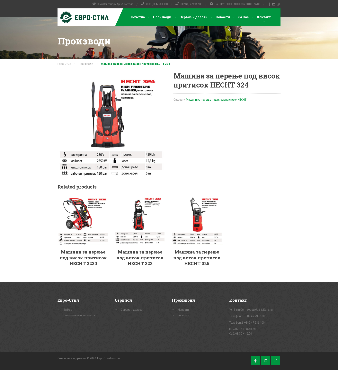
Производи (162, 17)
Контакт (264, 17)
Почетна (138, 17)
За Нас (243, 17)
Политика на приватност (79, 315)
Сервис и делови (193, 17)
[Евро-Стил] (83, 17)
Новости (223, 17)
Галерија (183, 315)
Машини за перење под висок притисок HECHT (216, 99)
